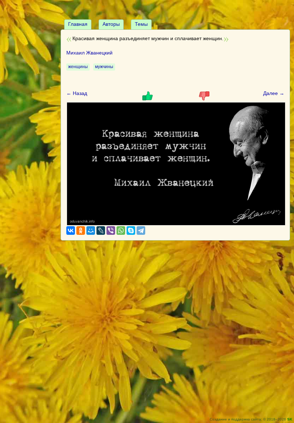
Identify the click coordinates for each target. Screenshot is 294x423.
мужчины (104, 67)
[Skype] (131, 230)
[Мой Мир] (90, 230)
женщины (78, 67)
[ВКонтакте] (70, 230)
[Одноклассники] (80, 230)
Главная (77, 24)
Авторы (111, 24)
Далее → (273, 93)
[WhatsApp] (121, 230)
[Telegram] (141, 230)
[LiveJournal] (100, 230)
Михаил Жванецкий (89, 53)
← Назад (76, 93)
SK (289, 419)
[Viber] (110, 230)
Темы (141, 24)
